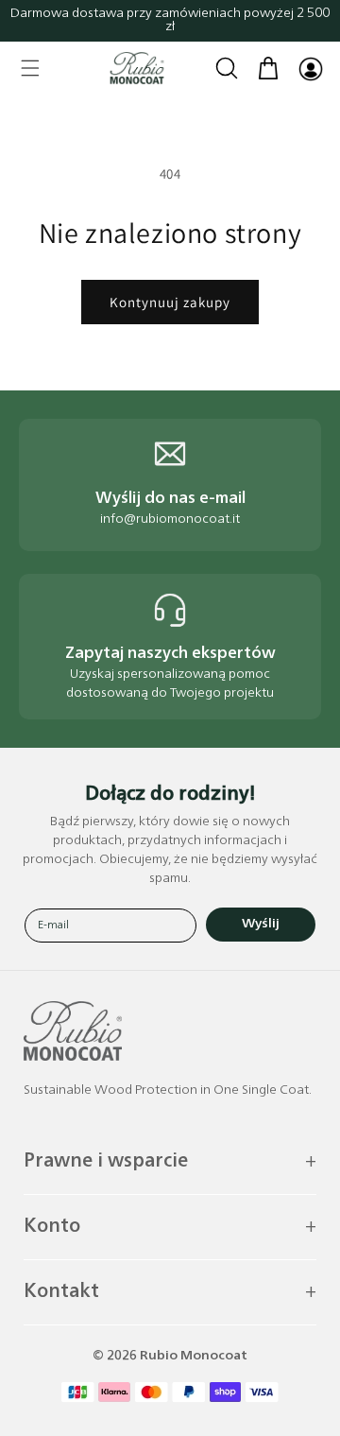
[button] (30, 68)
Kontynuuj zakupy (170, 302)
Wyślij (261, 924)
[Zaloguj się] (309, 68)
